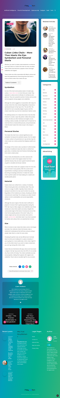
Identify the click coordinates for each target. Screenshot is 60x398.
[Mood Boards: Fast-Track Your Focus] (45, 28)
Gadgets (42, 10)
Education (45, 96)
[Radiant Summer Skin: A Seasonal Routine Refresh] (4, 373)
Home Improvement (48, 120)
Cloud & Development (23, 10)
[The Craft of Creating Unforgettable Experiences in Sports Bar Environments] (45, 69)
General (45, 114)
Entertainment (46, 99)
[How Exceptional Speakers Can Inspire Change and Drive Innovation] (45, 57)
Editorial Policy (35, 342)
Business (45, 92)
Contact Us (34, 339)
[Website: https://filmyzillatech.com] (20, 302)
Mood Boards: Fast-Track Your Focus (52, 29)
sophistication (12, 217)
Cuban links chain (13, 93)
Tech (51, 10)
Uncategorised (46, 144)
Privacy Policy (35, 348)
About (33, 336)
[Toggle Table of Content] (18, 83)
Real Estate (45, 135)
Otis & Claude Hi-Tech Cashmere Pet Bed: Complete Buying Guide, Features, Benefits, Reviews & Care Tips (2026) (10, 348)
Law (44, 123)
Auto (44, 89)
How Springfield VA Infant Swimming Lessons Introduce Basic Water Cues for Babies (52, 40)
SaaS (47, 10)
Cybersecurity (35, 10)
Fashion (44, 102)
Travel (44, 141)
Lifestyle (10, 23)
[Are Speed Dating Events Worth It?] (45, 50)
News (44, 129)
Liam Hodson (20, 286)
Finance (45, 105)
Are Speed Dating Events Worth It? (52, 51)
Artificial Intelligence (10, 10)
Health (44, 117)
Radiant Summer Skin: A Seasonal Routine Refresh (10, 377)
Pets (44, 132)
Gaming (45, 111)
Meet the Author (36, 345)
